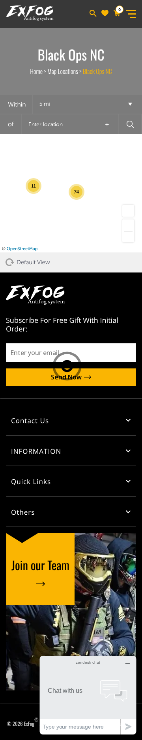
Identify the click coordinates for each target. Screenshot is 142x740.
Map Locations (62, 71)
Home (36, 71)
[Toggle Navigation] (130, 14)
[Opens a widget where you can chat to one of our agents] (88, 695)
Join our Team (40, 565)
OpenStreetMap (22, 248)
